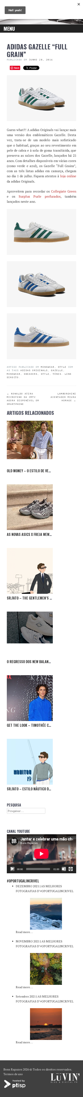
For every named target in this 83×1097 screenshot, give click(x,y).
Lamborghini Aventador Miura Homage (63, 397)
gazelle (57, 370)
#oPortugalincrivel (23, 880)
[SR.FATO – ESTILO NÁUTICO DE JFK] (30, 762)
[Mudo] (64, 869)
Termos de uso (13, 1074)
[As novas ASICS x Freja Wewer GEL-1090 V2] (30, 507)
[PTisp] (15, 1088)
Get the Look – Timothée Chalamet (35, 725)
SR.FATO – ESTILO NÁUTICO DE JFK (31, 788)
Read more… (24, 932)
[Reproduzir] (12, 869)
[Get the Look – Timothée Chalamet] (30, 698)
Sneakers (30, 374)
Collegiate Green (63, 191)
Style (62, 367)
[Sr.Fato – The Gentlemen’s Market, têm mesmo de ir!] (30, 571)
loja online (68, 176)
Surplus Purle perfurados (40, 196)
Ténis (57, 374)
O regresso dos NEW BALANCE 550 (33, 661)
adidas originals (34, 370)
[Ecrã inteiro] (71, 869)
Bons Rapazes (12, 1069)
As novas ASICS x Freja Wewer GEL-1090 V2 (39, 534)
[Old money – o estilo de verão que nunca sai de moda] (30, 444)
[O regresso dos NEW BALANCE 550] (30, 634)
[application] (41, 853)
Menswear (47, 367)
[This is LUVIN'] (65, 1082)
